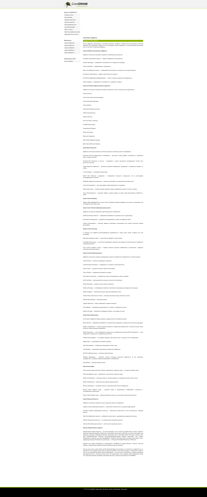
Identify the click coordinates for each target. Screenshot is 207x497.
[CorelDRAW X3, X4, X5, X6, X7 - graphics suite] (67, 8)
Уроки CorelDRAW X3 (69, 43)
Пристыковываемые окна (70, 24)
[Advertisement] (72, 87)
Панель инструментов (70, 22)
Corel (80, 3)
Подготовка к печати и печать (71, 34)
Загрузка (111, 489)
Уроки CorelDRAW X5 (69, 47)
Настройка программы (70, 27)
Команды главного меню (70, 19)
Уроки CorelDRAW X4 (69, 45)
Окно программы (68, 17)
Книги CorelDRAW (69, 61)
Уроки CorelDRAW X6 (69, 50)
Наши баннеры (116, 489)
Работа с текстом (69, 29)
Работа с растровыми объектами (72, 32)
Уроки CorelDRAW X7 (69, 52)
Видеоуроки (105, 489)
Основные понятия (69, 15)
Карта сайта (124, 489)
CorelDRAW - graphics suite (95, 489)
